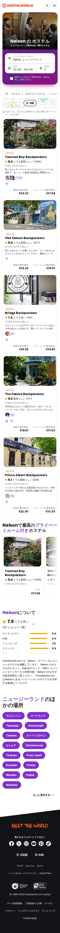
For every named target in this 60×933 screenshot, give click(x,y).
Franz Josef (34, 755)
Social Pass (45, 873)
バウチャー (10, 910)
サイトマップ (48, 910)
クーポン (48, 903)
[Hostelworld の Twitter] (18, 843)
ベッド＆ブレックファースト (23, 873)
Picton (31, 765)
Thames (11, 735)
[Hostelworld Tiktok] (48, 843)
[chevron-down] (33, 624)
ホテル (40, 865)
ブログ (20, 865)
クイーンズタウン (36, 735)
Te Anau (11, 755)
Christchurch (34, 745)
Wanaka (11, 775)
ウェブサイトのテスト (29, 910)
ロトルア (11, 745)
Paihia (30, 775)
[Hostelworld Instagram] (26, 843)
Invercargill (35, 725)
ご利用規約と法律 (33, 903)
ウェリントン (13, 715)
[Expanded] (6, 93)
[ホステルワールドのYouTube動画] (33, 843)
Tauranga (12, 725)
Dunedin (11, 765)
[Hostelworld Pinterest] (41, 843)
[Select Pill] (47, 5)
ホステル (10, 153)
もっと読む (14, 114)
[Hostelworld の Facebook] (11, 843)
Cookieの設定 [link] (30, 918)
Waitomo (11, 784)
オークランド (38, 715)
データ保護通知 (14, 903)
